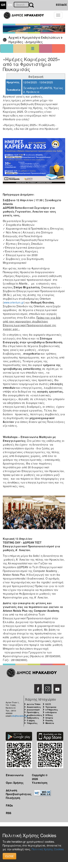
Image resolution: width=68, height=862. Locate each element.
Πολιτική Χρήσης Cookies (48, 849)
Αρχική (13, 37)
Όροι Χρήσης (15, 783)
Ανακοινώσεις (34, 707)
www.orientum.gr (14, 302)
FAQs (9, 805)
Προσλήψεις (33, 712)
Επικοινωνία (15, 775)
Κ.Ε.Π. (48, 704)
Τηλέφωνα (51, 707)
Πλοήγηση (13, 798)
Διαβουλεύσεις (34, 715)
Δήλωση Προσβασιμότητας (16, 792)
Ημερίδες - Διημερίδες (25, 42)
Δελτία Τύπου (33, 704)
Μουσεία (50, 723)
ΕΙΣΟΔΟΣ (61, 4)
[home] (26, 17)
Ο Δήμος (31, 720)
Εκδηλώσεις (33, 718)
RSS (8, 813)
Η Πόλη (49, 715)
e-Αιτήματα (51, 712)
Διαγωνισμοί (33, 709)
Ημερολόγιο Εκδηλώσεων (41, 37)
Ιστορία (49, 718)
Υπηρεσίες (32, 723)
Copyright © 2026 (39, 777)
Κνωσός (49, 720)
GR (3, 5)
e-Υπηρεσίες (52, 709)
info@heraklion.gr (19, 716)
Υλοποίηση (39, 783)
